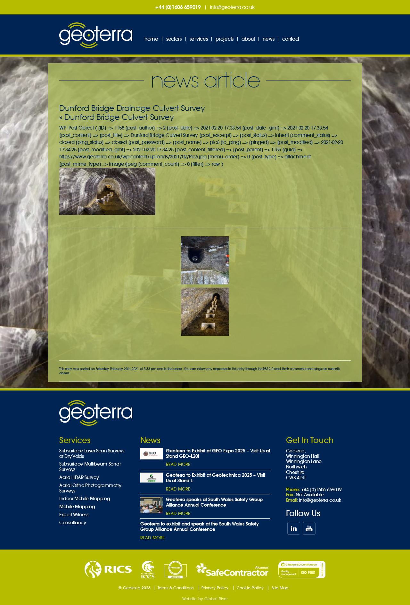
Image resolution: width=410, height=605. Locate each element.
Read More (178, 464)
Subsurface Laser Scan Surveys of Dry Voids (91, 453)
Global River (216, 598)
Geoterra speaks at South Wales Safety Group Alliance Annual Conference (214, 502)
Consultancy (72, 522)
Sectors (174, 39)
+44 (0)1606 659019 (178, 7)
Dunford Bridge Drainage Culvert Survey (132, 108)
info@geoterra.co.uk (232, 7)
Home (151, 39)
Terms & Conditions (175, 587)
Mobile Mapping (77, 506)
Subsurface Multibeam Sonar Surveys (89, 466)
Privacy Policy (215, 587)
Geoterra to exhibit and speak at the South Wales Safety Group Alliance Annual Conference (199, 526)
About (248, 39)
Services (199, 39)
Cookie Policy (250, 587)
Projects (225, 39)
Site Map (280, 587)
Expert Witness (73, 514)
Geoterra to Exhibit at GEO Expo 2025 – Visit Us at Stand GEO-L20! (218, 453)
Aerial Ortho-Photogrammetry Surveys (90, 488)
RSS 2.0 (268, 369)
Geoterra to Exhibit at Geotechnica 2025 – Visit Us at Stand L (215, 477)
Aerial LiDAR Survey (79, 477)
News (268, 39)
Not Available (310, 495)
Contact (290, 39)
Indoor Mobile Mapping (84, 498)
